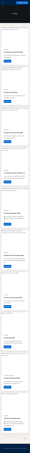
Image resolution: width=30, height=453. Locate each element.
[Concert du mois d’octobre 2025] (15, 240)
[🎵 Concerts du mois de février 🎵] (15, 157)
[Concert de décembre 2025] (15, 198)
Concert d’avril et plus (10, 92)
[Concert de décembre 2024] (15, 403)
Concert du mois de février (12, 378)
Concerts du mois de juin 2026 (13, 52)
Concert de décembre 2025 (12, 213)
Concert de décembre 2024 (12, 418)
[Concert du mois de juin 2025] (15, 282)
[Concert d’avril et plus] (15, 77)
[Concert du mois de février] (15, 363)
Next (25, 438)
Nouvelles (11, 375)
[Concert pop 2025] (15, 322)
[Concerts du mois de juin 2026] (15, 37)
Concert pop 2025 (9, 338)
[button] (3, 2)
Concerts (6, 49)
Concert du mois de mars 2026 (13, 132)
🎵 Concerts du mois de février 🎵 (14, 173)
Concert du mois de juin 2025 (13, 297)
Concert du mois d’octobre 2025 (14, 255)
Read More (8, 61)
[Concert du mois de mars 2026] (15, 117)
